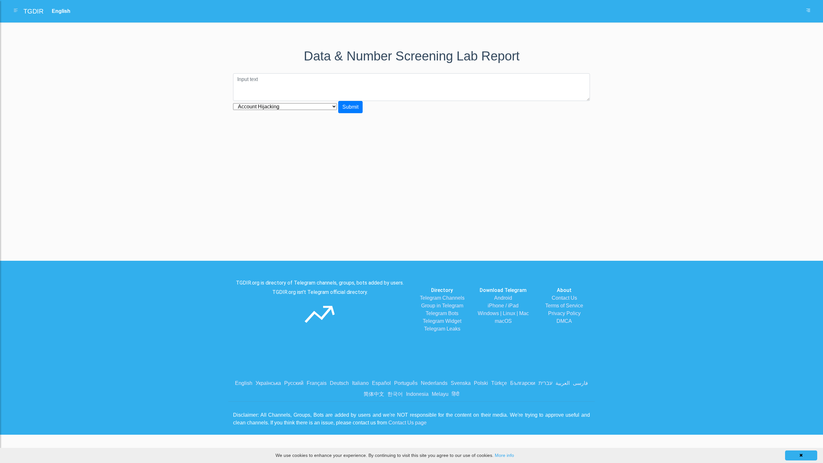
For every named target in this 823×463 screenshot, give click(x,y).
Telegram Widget (442, 321)
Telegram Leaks (442, 328)
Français (317, 383)
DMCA (564, 321)
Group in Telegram (442, 305)
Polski (481, 383)
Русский (293, 383)
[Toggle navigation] (808, 11)
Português (406, 383)
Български (522, 383)
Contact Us (564, 298)
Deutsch (339, 383)
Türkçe (499, 383)
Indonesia (417, 394)
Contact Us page (407, 422)
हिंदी (455, 394)
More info (504, 455)
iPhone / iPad (503, 305)
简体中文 (374, 394)
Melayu (440, 394)
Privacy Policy (564, 313)
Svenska (461, 383)
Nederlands (434, 383)
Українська (268, 383)
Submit (350, 107)
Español (381, 383)
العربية (563, 383)
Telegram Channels (442, 298)
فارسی (580, 383)
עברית (545, 383)
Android (503, 298)
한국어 (395, 394)
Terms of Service (564, 305)
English (243, 383)
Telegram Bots (442, 313)
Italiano (360, 383)
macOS (503, 321)
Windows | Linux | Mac (503, 313)
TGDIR (33, 11)
